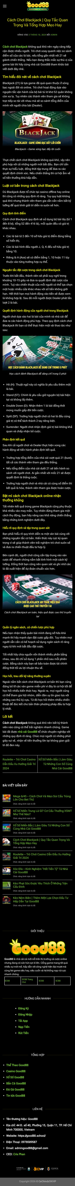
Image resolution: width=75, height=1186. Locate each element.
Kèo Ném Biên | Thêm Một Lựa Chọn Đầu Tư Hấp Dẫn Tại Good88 (40, 899)
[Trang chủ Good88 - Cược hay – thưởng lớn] (37, 6)
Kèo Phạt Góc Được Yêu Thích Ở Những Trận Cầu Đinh (40, 885)
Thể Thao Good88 (17, 1065)
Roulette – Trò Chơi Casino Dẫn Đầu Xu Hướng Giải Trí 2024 (19, 764)
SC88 (7, 981)
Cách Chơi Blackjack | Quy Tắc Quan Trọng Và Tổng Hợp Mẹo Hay (41, 841)
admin (54, 35)
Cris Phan (19, 1154)
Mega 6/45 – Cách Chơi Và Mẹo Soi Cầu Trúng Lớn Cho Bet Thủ (42, 798)
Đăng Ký (23, 1008)
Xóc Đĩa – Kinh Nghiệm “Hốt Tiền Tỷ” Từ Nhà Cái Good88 (40, 870)
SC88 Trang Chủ (27, 980)
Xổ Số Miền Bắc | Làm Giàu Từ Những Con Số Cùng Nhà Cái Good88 (55, 764)
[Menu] (5, 6)
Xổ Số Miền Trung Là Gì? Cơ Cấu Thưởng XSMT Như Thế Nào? (42, 812)
